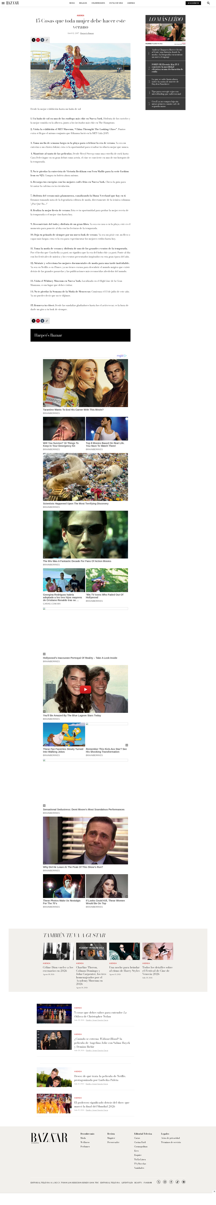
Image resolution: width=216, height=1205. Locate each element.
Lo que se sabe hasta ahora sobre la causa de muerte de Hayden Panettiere (165, 81)
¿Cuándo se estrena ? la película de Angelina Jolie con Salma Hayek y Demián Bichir (102, 1043)
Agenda (131, 3)
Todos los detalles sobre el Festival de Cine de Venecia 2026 (157, 970)
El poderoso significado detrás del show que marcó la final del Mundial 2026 (101, 1104)
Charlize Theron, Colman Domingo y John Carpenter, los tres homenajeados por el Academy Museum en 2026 (91, 975)
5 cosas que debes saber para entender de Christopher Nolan (100, 1014)
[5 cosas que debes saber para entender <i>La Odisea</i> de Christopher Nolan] (54, 1014)
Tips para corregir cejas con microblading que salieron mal (166, 92)
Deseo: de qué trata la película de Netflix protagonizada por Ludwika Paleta (100, 1078)
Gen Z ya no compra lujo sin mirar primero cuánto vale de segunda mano (166, 104)
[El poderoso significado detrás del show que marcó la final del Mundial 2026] (54, 1104)
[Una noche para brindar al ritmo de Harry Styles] (124, 951)
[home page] (12, 3)
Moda (72, 3)
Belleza (83, 3)
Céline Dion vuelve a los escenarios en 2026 (58, 969)
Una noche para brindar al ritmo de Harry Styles (124, 969)
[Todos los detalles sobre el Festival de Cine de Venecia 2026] (157, 951)
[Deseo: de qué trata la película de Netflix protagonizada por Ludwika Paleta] (54, 1077)
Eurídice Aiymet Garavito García (97, 1020)
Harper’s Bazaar (87, 33)
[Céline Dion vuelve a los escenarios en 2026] (58, 951)
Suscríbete (193, 3)
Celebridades (98, 3)
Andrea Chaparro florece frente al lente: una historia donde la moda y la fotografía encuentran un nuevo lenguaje (167, 53)
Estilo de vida (116, 3)
